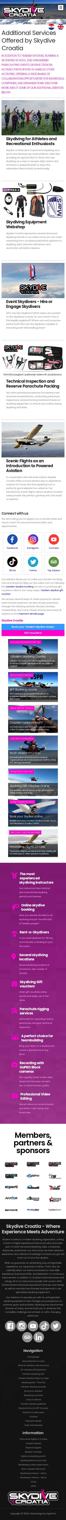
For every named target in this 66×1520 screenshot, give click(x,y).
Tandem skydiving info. (33, 1373)
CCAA (33, 1481)
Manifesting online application (33, 1464)
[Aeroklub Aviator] (11, 1198)
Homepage (33, 1356)
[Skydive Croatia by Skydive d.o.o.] (11, 1177)
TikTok (12, 570)
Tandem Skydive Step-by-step (33, 1378)
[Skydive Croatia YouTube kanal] (33, 1330)
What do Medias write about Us (33, 1365)
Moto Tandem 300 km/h (33, 1469)
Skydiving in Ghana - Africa (33, 1477)
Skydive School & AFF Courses (33, 1408)
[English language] (60, 29)
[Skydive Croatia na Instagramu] (21, 1330)
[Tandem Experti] (33, 1177)
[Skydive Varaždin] (55, 1165)
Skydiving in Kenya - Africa (33, 1473)
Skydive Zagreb (33, 1447)
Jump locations (33, 1399)
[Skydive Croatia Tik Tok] (44, 1330)
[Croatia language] (51, 29)
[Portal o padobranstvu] (33, 1188)
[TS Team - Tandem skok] (55, 1178)
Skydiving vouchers (33, 1395)
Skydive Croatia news (33, 1412)
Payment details (33, 1420)
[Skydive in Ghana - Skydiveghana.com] (55, 1201)
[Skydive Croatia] (11, 1166)
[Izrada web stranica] (11, 1188)
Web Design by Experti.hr (43, 1513)
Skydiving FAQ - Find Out (33, 1382)
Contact (33, 1416)
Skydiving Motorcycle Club (33, 1460)
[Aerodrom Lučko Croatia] (55, 1210)
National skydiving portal (33, 1456)
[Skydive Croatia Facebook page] (10, 1330)
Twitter (33, 570)
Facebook (12, 548)
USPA (33, 1486)
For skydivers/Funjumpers (33, 1369)
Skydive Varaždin (33, 1451)
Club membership (33, 1425)
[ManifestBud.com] (33, 1210)
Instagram (33, 548)
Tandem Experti (33, 1443)
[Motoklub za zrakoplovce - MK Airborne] (55, 1189)
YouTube (54, 548)
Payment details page (31, 613)
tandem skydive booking (19, 586)
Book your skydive (33, 1391)
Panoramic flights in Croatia (33, 1439)
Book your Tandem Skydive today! (33, 627)
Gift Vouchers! (33, 633)
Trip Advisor (53, 570)
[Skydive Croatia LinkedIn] (38, 1341)
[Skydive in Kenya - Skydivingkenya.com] (33, 1200)
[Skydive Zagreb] (33, 1165)
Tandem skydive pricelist (33, 1386)
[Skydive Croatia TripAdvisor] (27, 1341)
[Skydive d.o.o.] (11, 1210)
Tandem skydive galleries (33, 1403)
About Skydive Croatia (33, 1361)
